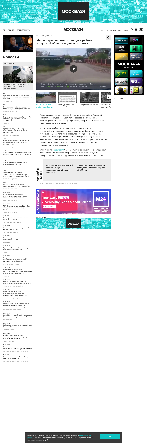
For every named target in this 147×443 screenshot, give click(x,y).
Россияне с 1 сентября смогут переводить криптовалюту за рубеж (16, 185)
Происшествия (55, 36)
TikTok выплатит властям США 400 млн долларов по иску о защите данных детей (17, 208)
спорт (5, 252)
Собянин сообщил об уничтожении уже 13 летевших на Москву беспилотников (16, 86)
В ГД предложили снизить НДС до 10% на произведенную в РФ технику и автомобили (17, 119)
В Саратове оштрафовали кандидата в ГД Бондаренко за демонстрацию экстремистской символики (17, 260)
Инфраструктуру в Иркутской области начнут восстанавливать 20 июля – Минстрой (59, 169)
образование (7, 135)
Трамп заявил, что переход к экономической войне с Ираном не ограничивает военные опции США (15, 174)
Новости (11, 57)
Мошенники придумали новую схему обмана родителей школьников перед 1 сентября (17, 97)
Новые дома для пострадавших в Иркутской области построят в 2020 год (91, 167)
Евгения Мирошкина (71, 183)
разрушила (59, 150)
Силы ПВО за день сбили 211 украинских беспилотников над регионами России (17, 316)
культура (6, 329)
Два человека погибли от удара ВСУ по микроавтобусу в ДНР (17, 229)
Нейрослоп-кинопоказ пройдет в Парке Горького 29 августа (17, 326)
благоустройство (18, 286)
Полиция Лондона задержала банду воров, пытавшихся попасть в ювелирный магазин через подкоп (16, 305)
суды (4, 264)
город (5, 286)
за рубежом (13, 179)
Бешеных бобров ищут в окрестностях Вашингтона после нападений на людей (17, 348)
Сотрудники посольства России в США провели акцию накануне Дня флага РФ (17, 153)
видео (42, 183)
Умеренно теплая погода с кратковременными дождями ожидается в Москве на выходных (15, 293)
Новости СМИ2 (41, 217)
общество (13, 111)
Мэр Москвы (9, 64)
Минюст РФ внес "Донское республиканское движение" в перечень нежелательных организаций (17, 271)
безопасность (7, 101)
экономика (12, 341)
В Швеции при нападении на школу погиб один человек (15, 219)
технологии (6, 189)
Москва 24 (73, 29)
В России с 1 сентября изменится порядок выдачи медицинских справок (17, 108)
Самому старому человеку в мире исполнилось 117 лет (15, 239)
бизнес (5, 341)
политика (6, 123)
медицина (6, 111)
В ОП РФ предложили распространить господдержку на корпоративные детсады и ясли (17, 142)
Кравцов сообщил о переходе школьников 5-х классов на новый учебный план (15, 130)
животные (6, 351)
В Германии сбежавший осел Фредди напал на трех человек (16, 358)
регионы (15, 232)
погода (13, 298)
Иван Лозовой (59, 183)
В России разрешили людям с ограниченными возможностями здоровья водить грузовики (15, 196)
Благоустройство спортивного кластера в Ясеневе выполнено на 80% (17, 282)
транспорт (6, 200)
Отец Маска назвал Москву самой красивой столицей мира (15, 163)
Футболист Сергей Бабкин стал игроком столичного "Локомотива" (17, 249)
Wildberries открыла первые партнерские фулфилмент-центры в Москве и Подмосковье (16, 337)
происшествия (7, 222)
